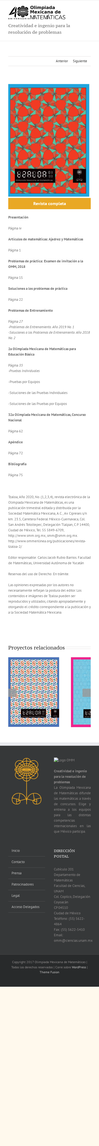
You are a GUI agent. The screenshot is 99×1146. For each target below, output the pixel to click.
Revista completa (49, 203)
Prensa (16, 873)
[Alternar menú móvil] (88, 9)
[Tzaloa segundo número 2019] (34, 692)
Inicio (16, 850)
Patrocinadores (23, 884)
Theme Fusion (49, 972)
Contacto (18, 862)
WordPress (79, 967)
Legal (16, 895)
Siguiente (80, 61)
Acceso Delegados (25, 906)
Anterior (62, 61)
